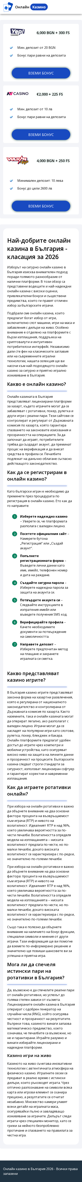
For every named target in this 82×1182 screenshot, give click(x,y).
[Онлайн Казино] (8, 7)
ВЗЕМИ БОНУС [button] (41, 73)
